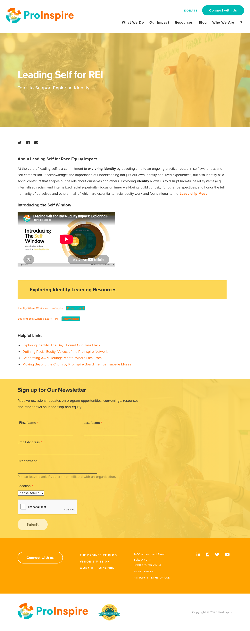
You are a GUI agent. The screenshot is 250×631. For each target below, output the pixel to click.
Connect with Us (223, 10)
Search (241, 22)
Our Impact (159, 22)
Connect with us (40, 557)
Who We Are (223, 22)
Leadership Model (194, 193)
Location (24, 486)
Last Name (92, 422)
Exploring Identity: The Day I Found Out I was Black (61, 345)
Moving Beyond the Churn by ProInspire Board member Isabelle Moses (76, 364)
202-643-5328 (143, 571)
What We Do (133, 22)
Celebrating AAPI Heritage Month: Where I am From (62, 358)
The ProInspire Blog (98, 555)
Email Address (29, 442)
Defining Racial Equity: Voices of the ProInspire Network (65, 351)
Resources (184, 22)
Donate (190, 10)
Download (75, 308)
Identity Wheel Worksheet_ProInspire (40, 308)
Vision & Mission (95, 561)
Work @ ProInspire (97, 568)
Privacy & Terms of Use (152, 577)
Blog (203, 22)
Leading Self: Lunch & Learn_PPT (38, 318)
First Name (27, 422)
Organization (28, 461)
